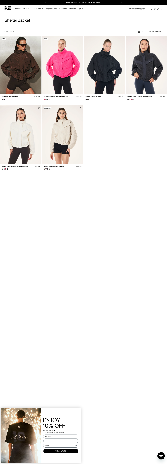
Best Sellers (51, 9)
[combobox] (60, 445)
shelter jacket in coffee (10, 97)
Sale (81, 9)
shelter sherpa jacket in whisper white (15, 166)
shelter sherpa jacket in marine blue (139, 97)
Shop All (27, 9)
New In (18, 9)
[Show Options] (76, 445)
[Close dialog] (78, 410)
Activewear (38, 9)
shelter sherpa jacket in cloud (54, 166)
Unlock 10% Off (60, 451)
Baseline (63, 9)
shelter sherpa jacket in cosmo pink (56, 97)
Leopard (72, 9)
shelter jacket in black (93, 97)
